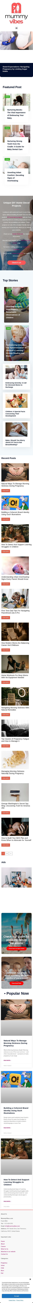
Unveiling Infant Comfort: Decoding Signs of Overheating (15, 176)
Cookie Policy (12, 1300)
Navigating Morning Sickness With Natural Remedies (15, 709)
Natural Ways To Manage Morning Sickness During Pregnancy (15, 485)
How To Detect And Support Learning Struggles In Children (16, 546)
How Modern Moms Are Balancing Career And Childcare (15, 644)
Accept (16, 1296)
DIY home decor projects (14, 217)
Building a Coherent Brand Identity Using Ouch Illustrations (15, 513)
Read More (6, 490)
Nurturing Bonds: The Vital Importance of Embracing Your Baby (16, 114)
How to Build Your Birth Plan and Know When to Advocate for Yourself (16, 839)
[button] (30, 1279)
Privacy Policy (19, 1300)
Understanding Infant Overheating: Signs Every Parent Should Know (15, 578)
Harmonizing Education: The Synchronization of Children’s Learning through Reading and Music (16, 350)
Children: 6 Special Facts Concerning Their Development (15, 414)
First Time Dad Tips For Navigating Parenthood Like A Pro (15, 612)
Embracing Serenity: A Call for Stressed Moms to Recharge (16, 385)
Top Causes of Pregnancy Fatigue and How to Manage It (15, 740)
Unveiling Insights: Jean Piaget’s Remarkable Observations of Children (14, 312)
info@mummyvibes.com (12, 1226)
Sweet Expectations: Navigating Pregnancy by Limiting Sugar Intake (15, 69)
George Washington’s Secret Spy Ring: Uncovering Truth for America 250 (15, 806)
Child (8, 290)
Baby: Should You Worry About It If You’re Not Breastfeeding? (15, 442)
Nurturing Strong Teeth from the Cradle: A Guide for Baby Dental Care (15, 145)
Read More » (7, 1060)
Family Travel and (17, 234)
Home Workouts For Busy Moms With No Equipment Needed (14, 676)
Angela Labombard (17, 253)
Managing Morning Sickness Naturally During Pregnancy (12, 772)
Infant (7, 97)
